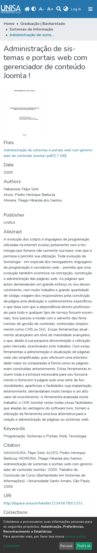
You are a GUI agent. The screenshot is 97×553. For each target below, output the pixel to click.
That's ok (84, 546)
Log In (76, 9)
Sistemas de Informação (31, 29)
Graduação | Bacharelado (42, 23)
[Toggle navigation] (90, 9)
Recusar (66, 546)
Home (9, 23)
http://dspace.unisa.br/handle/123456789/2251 (43, 503)
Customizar (11, 546)
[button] (66, 9)
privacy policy (75, 536)
